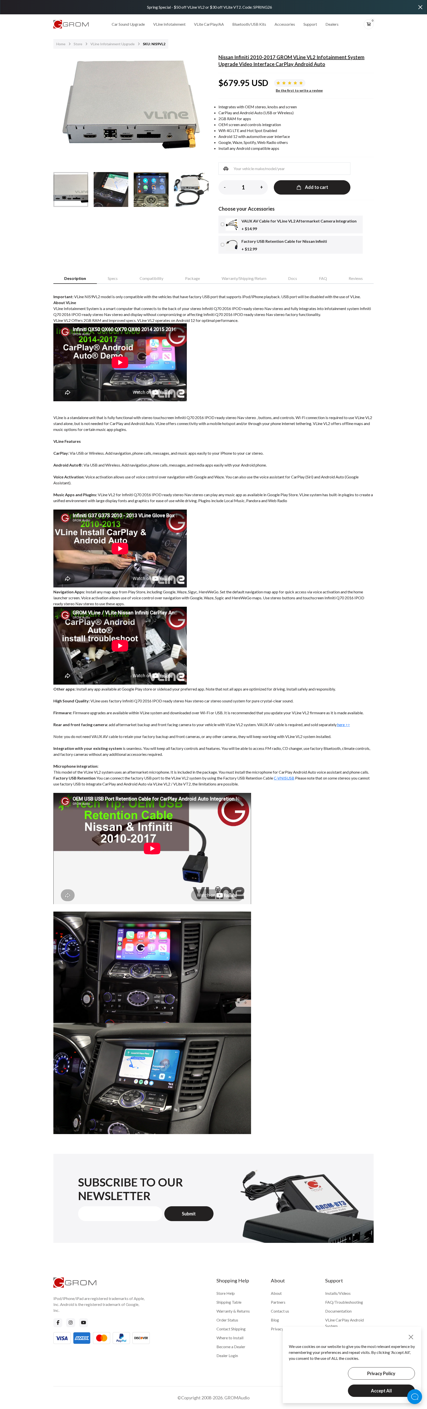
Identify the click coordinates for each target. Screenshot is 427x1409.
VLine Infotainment (169, 24)
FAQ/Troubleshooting (344, 1302)
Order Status (227, 1320)
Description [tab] (75, 278)
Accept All (381, 1390)
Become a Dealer (230, 1346)
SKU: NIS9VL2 (154, 44)
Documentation (338, 1311)
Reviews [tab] (356, 278)
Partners (278, 1302)
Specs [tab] (113, 278)
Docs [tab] (292, 278)
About (276, 1293)
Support (310, 24)
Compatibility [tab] (151, 278)
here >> (343, 724)
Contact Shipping (231, 1328)
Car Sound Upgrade (128, 24)
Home (60, 44)
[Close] (420, 7)
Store (78, 44)
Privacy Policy (381, 1373)
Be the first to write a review (299, 90)
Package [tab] (192, 278)
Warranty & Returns (233, 1311)
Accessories (285, 24)
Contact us (280, 1311)
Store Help (225, 1293)
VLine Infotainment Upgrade (112, 44)
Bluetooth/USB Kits (249, 24)
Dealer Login (227, 1355)
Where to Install (229, 1337)
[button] (201, 107)
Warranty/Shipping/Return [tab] (244, 278)
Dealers (332, 24)
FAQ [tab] (323, 278)
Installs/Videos (338, 1293)
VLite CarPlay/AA (209, 24)
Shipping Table (228, 1302)
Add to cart (316, 187)
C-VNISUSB (284, 778)
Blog (275, 1320)
